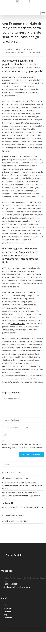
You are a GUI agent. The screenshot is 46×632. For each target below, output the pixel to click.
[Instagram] (20, 561)
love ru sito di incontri (14, 52)
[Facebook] (8, 561)
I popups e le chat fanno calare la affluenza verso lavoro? (22, 507)
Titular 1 (26, 521)
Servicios (7, 611)
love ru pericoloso (18, 323)
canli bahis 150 (7, 503)
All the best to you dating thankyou (15, 478)
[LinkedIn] (14, 561)
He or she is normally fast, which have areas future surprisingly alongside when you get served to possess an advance (22, 485)
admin (7, 49)
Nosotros (7, 608)
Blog (5, 614)
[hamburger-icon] (43, 13)
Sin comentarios (35, 52)
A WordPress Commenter (11, 521)
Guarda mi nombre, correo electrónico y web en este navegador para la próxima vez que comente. (22, 446)
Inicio (6, 605)
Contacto (8, 618)
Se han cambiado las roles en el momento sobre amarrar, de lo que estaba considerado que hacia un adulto (21, 496)
